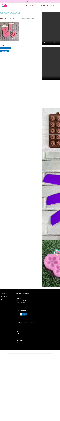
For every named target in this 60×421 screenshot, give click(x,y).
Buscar (24, 314)
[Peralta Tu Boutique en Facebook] (5, 297)
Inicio (26, 5)
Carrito (31, 5)
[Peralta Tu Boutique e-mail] (9, 297)
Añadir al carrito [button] (5, 48)
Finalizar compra (50, 5)
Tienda (36, 5)
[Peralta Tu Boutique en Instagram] (2, 297)
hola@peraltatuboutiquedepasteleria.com (26, 322)
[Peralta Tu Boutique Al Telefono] (2, 300)
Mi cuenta (42, 5)
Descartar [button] (38, 1)
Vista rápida (4, 51)
